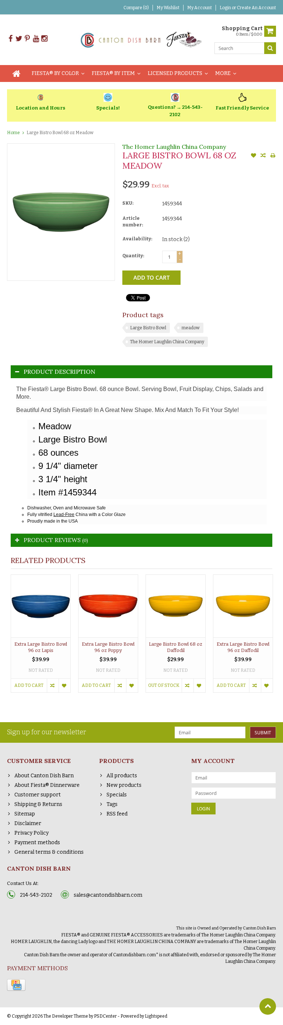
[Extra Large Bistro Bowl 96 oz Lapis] (40, 606)
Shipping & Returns (38, 804)
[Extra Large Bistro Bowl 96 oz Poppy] (108, 606)
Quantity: (133, 255)
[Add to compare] (263, 156)
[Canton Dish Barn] (141, 39)
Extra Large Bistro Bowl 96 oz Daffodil (243, 647)
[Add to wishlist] (253, 156)
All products (121, 776)
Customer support (37, 795)
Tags (112, 804)
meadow (191, 327)
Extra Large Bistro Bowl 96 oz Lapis (40, 647)
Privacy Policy (31, 833)
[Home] (16, 73)
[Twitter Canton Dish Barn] (18, 39)
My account (199, 7)
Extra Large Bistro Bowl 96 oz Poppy (108, 647)
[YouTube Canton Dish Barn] (35, 39)
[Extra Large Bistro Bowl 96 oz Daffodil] (243, 606)
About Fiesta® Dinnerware (47, 785)
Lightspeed (156, 1016)
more (223, 73)
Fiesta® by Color (55, 73)
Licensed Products (175, 73)
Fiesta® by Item (113, 73)
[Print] (272, 156)
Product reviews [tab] (56, 540)
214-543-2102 (36, 895)
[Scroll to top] (267, 1006)
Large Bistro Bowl (148, 327)
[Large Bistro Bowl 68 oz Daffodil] (175, 606)
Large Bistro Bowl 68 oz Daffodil (175, 647)
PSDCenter (105, 1016)
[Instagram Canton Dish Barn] (44, 39)
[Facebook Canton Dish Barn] (10, 39)
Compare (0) (136, 7)
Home (13, 132)
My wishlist (168, 7)
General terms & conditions (49, 852)
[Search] (270, 48)
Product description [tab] (59, 371)
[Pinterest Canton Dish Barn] (27, 39)
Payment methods (37, 842)
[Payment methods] (16, 985)
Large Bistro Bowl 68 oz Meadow (60, 132)
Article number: (132, 221)
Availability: (137, 238)
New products (124, 785)
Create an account (256, 7)
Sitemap (24, 814)
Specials (116, 795)
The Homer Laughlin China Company (174, 146)
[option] (40, 637)
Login (226, 7)
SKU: (127, 203)
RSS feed (116, 814)
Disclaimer (27, 823)
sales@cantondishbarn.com (108, 895)
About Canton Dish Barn (44, 776)
